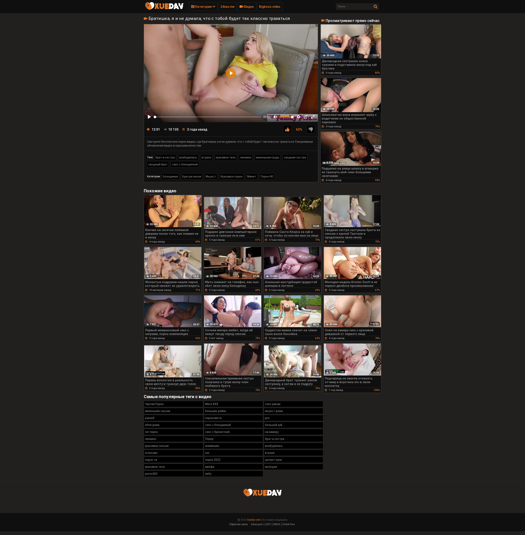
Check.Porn (288, 524)
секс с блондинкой (185, 164)
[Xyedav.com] (164, 9)
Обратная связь (238, 524)
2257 (268, 524)
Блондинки (170, 176)
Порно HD (267, 176)
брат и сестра (165, 157)
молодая (271, 466)
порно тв (151, 459)
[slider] (208, 117)
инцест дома (274, 411)
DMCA (276, 524)
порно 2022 (212, 459)
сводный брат (158, 164)
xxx (207, 452)
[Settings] (298, 117)
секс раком (272, 404)
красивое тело (226, 157)
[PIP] (305, 117)
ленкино (245, 157)
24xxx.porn (257, 524)
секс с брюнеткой (217, 432)
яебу (208, 473)
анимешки (212, 445)
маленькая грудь (267, 157)
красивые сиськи (157, 445)
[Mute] (275, 117)
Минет (251, 176)
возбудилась (188, 157)
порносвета (213, 418)
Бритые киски (191, 176)
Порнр (209, 439)
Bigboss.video (269, 7)
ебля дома (152, 425)
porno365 (151, 473)
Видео (248, 7)
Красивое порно (231, 176)
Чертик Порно (154, 404)
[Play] (149, 117)
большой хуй (273, 425)
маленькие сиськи (157, 411)
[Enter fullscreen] (312, 117)
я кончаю (151, 452)
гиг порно (151, 432)
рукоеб (149, 418)
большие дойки (215, 411)
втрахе (206, 157)
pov (267, 418)
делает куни (273, 459)
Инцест (211, 176)
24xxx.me (227, 7)
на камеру (272, 432)
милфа (209, 466)
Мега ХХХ (211, 404)
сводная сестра (295, 157)
